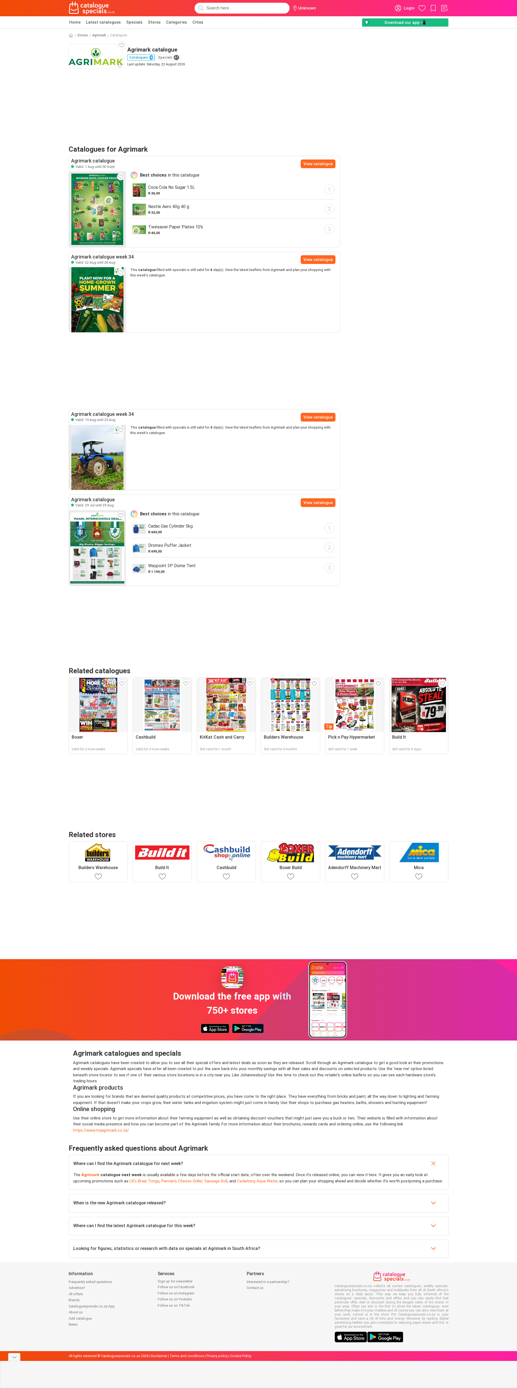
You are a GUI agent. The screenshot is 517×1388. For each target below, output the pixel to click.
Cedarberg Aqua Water (257, 1181)
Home (75, 22)
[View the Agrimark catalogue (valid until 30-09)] (97, 209)
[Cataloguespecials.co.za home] (92, 8)
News (73, 1324)
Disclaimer (159, 1356)
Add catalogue (80, 1318)
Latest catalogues (103, 22)
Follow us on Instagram (176, 1293)
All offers (76, 1294)
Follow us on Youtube (175, 1299)
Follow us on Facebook (176, 1287)
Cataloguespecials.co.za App (92, 1306)
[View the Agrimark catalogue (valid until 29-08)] (97, 548)
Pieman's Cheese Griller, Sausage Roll (194, 1181)
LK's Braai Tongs (144, 1181)
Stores (154, 22)
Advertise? (77, 1288)
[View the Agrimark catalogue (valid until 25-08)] (97, 457)
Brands (74, 1300)
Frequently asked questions (90, 1282)
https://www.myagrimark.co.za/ (101, 1130)
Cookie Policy (240, 1356)
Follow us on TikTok (174, 1305)
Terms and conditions (187, 1356)
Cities (197, 22)
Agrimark (99, 35)
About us (76, 1312)
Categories (176, 22)
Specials (134, 22)
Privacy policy (217, 1356)
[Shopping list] (444, 8)
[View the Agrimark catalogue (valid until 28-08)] (97, 299)
